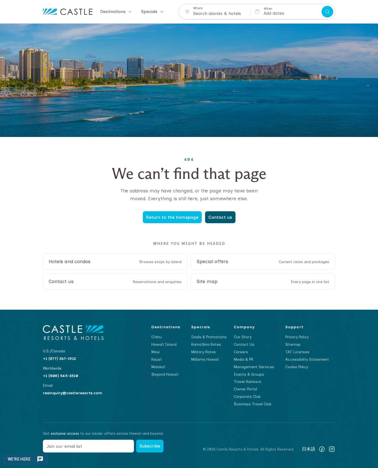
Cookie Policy (296, 367)
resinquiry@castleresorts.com (72, 393)
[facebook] (322, 449)
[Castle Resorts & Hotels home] (67, 11)
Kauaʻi (156, 359)
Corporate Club (247, 396)
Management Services (254, 367)
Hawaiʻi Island (164, 344)
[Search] (327, 11)
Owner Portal (245, 389)
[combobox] (219, 13)
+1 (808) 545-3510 (60, 375)
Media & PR (243, 359)
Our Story (243, 337)
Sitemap (293, 344)
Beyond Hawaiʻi (164, 374)
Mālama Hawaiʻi (205, 359)
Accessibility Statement (307, 359)
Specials (149, 11)
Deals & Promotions (209, 337)
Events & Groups (249, 374)
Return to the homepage (172, 217)
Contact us (220, 217)
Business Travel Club (252, 404)
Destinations (113, 11)
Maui (155, 352)
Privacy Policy (297, 337)
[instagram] (331, 449)
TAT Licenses (297, 352)
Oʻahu (156, 337)
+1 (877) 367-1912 (59, 358)
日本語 (308, 449)
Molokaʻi (158, 367)
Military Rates (203, 352)
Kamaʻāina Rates (206, 344)
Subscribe (149, 446)
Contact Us (244, 344)
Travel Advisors (247, 381)
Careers (241, 352)
